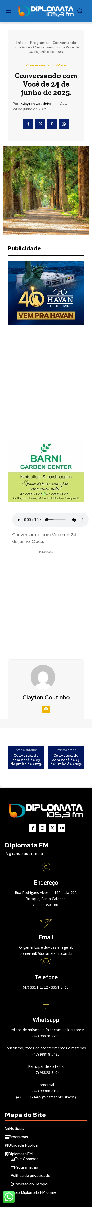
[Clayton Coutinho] (46, 677)
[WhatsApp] (64, 124)
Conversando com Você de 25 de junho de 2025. (66, 759)
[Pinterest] (52, 124)
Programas (39, 42)
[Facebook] (28, 124)
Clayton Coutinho (36, 104)
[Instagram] (46, 709)
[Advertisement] (46, 381)
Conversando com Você (46, 65)
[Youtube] (61, 828)
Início (21, 42)
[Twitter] (40, 124)
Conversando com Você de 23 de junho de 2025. (26, 759)
